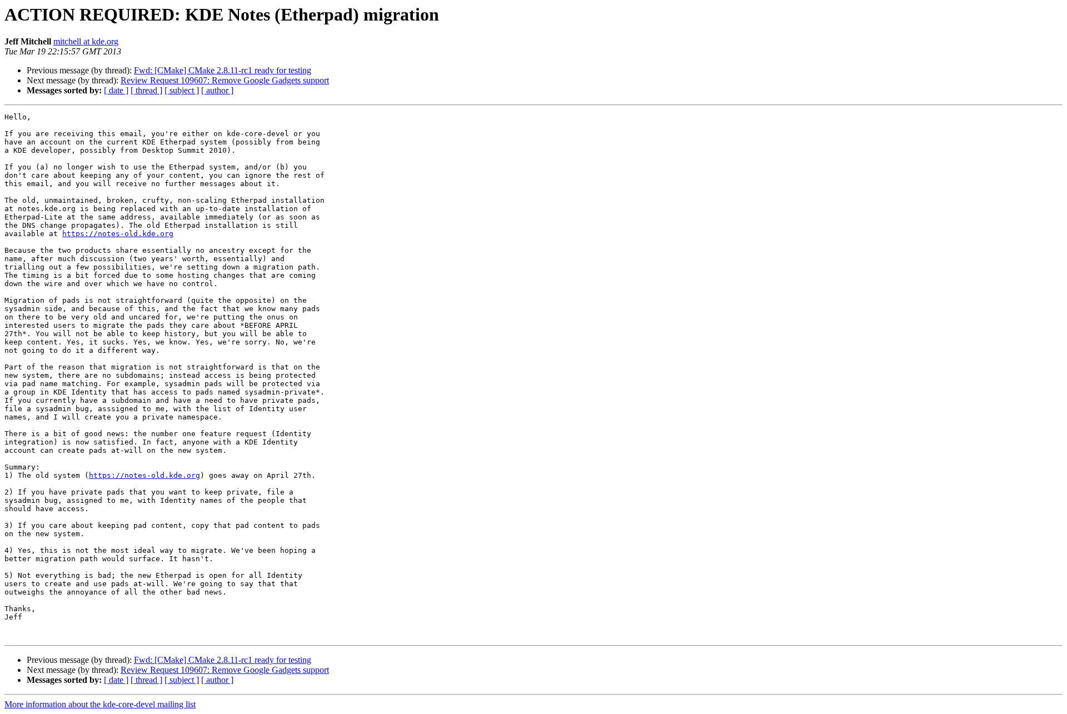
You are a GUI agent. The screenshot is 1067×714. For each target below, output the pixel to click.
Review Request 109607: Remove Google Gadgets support (225, 80)
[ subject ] (181, 90)
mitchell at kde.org (85, 41)
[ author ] (217, 90)
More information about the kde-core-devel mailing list (100, 704)
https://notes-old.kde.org (117, 233)
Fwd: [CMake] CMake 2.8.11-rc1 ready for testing (222, 70)
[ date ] (116, 90)
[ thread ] (146, 90)
